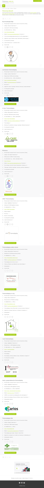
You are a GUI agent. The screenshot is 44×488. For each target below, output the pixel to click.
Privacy (24, 485)
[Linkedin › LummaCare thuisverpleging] (10, 95)
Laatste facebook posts (8, 42)
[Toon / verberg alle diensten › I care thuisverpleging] (23, 355)
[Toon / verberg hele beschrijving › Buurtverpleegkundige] (23, 36)
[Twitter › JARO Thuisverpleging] (5, 224)
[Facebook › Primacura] (7, 176)
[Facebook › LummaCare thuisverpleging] (7, 95)
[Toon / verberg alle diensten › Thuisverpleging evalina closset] (23, 264)
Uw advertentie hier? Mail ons (22, 472)
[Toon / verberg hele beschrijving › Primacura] (23, 165)
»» (9, 18)
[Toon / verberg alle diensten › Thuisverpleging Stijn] (23, 435)
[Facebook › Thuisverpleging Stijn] (7, 442)
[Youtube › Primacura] (12, 176)
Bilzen (9, 297)
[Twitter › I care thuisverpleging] (5, 362)
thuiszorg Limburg (33, 12)
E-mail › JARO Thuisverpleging (9, 209)
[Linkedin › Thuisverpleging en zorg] (10, 317)
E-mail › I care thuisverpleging (9, 349)
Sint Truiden (10, 154)
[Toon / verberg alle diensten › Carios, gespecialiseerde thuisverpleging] (23, 397)
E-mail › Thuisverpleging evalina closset (11, 257)
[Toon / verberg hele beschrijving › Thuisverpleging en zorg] (23, 308)
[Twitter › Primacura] (5, 176)
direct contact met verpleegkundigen (8, 13)
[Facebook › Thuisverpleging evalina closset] (7, 271)
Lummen (9, 73)
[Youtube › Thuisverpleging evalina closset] (12, 271)
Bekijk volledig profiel (10, 65)
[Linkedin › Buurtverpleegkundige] (10, 47)
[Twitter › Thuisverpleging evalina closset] (5, 271)
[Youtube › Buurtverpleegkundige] (12, 47)
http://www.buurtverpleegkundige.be (13, 34)
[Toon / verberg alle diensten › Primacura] (23, 167)
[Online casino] (22, 462)
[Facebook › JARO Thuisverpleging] (7, 224)
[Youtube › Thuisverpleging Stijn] (12, 442)
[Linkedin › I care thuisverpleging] (10, 362)
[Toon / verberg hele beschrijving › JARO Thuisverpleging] (23, 213)
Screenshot (22, 34)
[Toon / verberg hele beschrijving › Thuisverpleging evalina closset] (23, 262)
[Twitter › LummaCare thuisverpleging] (5, 95)
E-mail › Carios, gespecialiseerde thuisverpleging (12, 390)
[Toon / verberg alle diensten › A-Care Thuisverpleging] (23, 125)
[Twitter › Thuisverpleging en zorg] (5, 317)
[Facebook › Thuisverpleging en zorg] (7, 317)
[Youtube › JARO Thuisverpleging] (12, 224)
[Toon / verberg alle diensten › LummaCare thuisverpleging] (23, 86)
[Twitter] (20, 483)
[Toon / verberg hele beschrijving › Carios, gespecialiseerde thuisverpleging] (23, 395)
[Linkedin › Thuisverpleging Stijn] (10, 442)
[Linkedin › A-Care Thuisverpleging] (10, 134)
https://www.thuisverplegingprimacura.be (14, 163)
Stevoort (9, 25)
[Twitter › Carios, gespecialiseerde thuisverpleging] (5, 404)
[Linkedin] (24, 483)
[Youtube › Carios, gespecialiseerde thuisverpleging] (12, 404)
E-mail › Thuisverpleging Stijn (9, 428)
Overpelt (9, 422)
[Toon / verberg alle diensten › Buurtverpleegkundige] (23, 38)
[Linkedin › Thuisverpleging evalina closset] (10, 271)
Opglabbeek (10, 384)
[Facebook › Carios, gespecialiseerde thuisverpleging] (7, 404)
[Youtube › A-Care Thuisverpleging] (12, 134)
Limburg (5, 25)
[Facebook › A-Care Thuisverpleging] (7, 134)
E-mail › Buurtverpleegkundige (9, 32)
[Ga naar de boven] (41, 65)
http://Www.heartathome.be (11, 259)
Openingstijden (7, 266)
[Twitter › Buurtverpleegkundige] (5, 47)
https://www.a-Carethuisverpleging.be (13, 120)
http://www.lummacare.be (11, 82)
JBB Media (21, 485)
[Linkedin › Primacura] (10, 176)
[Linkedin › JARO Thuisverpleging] (10, 224)
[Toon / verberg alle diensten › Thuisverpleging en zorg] (23, 310)
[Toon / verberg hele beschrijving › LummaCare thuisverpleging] (23, 84)
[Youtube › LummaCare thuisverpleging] (12, 95)
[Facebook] (22, 483)
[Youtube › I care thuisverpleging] (12, 362)
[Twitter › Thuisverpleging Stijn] (5, 442)
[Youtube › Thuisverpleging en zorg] (12, 317)
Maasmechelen (10, 112)
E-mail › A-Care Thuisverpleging (9, 118)
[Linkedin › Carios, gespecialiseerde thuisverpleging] (10, 404)
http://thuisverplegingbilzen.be (12, 306)
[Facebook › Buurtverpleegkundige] (7, 47)
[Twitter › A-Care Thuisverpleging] (5, 134)
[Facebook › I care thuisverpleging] (7, 362)
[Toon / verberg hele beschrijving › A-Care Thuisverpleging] (23, 123)
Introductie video (17, 42)
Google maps (14, 25)
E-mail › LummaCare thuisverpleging (10, 80)
